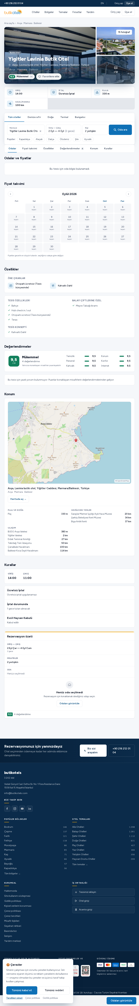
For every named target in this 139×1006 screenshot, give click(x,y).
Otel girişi (84, 900)
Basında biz (10, 931)
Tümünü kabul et (22, 990)
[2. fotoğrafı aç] (116, 41)
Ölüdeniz (64, 139)
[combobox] (24, 131)
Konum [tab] (94, 148)
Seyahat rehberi (12, 926)
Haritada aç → (18, 499)
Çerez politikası (12, 911)
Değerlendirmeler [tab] (71, 148)
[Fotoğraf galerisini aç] (50, 55)
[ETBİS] (85, 970)
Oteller (36, 12)
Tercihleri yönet (14, 998)
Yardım (90, 12)
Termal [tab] (64, 117)
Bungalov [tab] (80, 117)
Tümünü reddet (54, 990)
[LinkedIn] (30, 809)
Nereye (13, 128)
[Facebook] (7, 809)
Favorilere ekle (51, 76)
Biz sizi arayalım (92, 750)
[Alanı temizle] (40, 131)
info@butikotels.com (15, 793)
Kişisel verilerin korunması (17, 905)
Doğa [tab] (51, 117)
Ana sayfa (9, 23)
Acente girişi (85, 909)
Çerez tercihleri (12, 916)
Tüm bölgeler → (12, 873)
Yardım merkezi (12, 941)
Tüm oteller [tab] (14, 117)
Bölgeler (49, 12)
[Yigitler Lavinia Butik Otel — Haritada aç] (69, 443)
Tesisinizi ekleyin (87, 892)
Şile (76, 139)
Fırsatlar (77, 12)
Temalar (63, 12)
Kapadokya (24, 139)
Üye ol (129, 3)
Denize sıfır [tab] (34, 117)
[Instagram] (15, 809)
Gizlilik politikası (12, 901)
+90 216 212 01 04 (13, 3)
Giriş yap (118, 3)
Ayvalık (87, 139)
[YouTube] (22, 809)
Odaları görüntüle (69, 703)
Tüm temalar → (80, 864)
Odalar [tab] (12, 148)
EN (102, 3)
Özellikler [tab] (48, 148)
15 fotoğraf (124, 32)
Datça (51, 139)
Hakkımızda (10, 890)
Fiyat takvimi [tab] (29, 148)
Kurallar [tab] (108, 148)
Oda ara (122, 129)
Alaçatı (39, 139)
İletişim (8, 936)
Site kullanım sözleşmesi (17, 896)
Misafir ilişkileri (11, 920)
